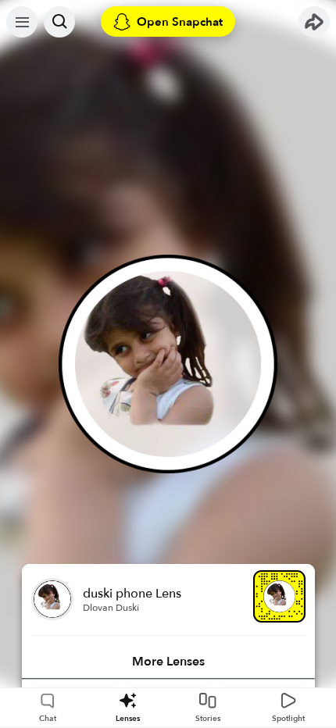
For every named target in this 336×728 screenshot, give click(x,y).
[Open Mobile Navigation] (22, 21)
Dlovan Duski (111, 607)
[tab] (168, 662)
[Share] (314, 21)
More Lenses (168, 661)
